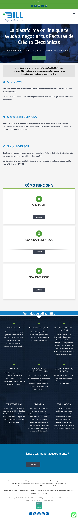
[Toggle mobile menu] (74, 13)
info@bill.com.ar (39, 2)
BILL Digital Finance (30, 498)
